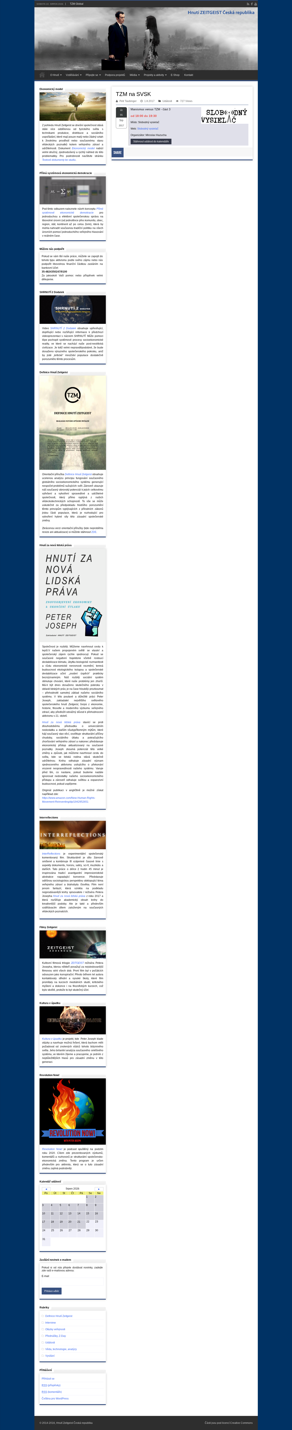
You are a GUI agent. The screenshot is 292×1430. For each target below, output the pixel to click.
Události (167, 101)
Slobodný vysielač (147, 128)
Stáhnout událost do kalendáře (151, 141)
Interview (50, 1322)
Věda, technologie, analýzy (61, 1349)
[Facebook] (252, 4)
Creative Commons (241, 1422)
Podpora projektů (115, 75)
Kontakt (188, 75)
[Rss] (248, 4)
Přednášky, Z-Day (55, 1335)
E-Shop (175, 75)
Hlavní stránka (42, 74)
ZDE (93, 532)
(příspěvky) (51, 1385)
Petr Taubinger (128, 101)
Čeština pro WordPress (55, 1398)
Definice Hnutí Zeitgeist (58, 1316)
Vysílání (50, 1355)
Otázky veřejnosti (55, 1329)
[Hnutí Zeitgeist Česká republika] (146, 38)
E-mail (45, 1276)
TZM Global (76, 3)
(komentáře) (52, 1391)
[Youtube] (255, 4)
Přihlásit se (48, 1378)
